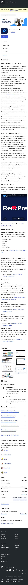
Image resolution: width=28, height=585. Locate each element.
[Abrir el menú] (26, 2)
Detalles (5, 41)
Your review (4, 513)
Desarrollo (5, 52)
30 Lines (13, 32)
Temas (16, 534)
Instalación (5, 48)
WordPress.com (5, 554)
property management (18, 500)
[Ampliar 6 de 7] (25, 360)
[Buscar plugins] (15, 15)
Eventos (17, 545)
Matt (3, 556)
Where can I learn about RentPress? (10, 426)
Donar (17, 547)
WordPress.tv (5, 550)
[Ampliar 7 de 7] (25, 368)
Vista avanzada (5, 504)
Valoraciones (6, 45)
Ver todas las (23, 513)
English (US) (24, 494)
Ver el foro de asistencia (7, 523)
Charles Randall (7, 463)
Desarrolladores (5, 547)
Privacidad (3, 538)
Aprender (3, 543)
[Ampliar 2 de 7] (11, 359)
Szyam (5, 472)
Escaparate (17, 531)
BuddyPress (4, 561)
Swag (17, 550)
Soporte (5, 55)
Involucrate (17, 543)
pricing (25, 497)
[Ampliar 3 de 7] (11, 366)
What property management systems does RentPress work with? (10, 411)
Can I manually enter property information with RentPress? (8, 416)
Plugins (16, 536)
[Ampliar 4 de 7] (11, 374)
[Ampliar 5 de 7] (25, 352)
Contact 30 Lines (10, 94)
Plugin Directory (4, 5)
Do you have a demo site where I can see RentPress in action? (9, 430)
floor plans (20, 497)
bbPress (4, 558)
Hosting (3, 536)
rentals (25, 500)
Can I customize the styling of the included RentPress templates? (9, 421)
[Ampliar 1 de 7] (11, 352)
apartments (15, 497)
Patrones (17, 538)
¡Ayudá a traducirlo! (14, 10)
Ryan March (7, 468)
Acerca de (3, 531)
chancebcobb (7, 454)
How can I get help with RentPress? (10, 435)
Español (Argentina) (9, 567)
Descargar (4, 36)
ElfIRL (5, 459)
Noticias (3, 534)
